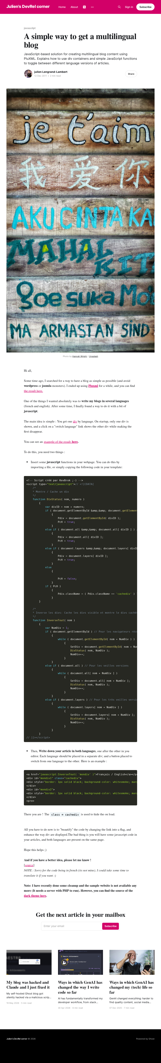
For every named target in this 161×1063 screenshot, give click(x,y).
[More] (92, 7)
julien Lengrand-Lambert (50, 71)
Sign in (129, 7)
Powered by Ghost (145, 1038)
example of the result (58, 441)
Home (62, 7)
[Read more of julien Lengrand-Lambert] (28, 73)
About (74, 7)
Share (131, 73)
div (75, 421)
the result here (33, 391)
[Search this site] (119, 6)
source (29, 865)
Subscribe (145, 7)
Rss (84, 7)
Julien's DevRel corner (28, 6)
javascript (30, 28)
